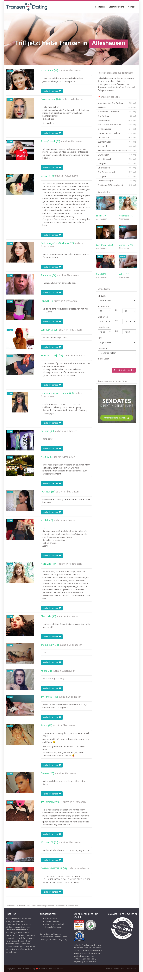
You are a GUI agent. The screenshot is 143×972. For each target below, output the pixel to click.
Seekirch (117, 107)
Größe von (103, 316)
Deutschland (21, 905)
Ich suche (102, 295)
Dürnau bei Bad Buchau (117, 133)
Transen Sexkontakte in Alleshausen (62, 905)
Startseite (100, 7)
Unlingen (117, 163)
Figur (100, 337)
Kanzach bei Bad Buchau (117, 124)
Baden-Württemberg (37, 905)
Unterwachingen (117, 180)
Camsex (131, 7)
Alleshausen (74, 70)
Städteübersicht (116, 7)
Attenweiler (117, 146)
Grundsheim (117, 154)
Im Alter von (103, 306)
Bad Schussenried (117, 172)
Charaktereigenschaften (55, 924)
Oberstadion (117, 167)
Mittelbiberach (117, 159)
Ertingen (117, 176)
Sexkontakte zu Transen (50, 934)
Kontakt (109, 968)
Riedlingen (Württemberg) (117, 184)
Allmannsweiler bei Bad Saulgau (117, 150)
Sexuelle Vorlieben (53, 927)
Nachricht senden (51, 91)
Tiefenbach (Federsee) (117, 111)
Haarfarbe (103, 348)
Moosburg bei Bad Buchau (117, 103)
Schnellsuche (51, 918)
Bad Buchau (117, 115)
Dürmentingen (117, 141)
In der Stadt (103, 358)
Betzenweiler (117, 120)
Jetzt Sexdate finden (124, 370)
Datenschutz (119, 968)
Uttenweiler (117, 137)
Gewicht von (103, 327)
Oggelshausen (117, 128)
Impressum (131, 968)
